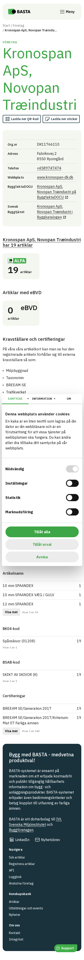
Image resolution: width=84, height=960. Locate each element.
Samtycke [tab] (15, 398)
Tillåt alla (42, 532)
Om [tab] (69, 398)
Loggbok (15, 877)
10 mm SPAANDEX (18, 585)
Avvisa (42, 557)
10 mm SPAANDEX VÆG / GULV (28, 595)
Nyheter (14, 915)
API (11, 870)
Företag (18, 26)
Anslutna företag (21, 883)
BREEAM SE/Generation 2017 (27, 708)
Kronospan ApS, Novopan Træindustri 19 (42, 242)
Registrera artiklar (22, 864)
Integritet (16, 939)
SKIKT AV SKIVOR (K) (20, 674)
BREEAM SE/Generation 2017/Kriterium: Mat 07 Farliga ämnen (36, 720)
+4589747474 (49, 168)
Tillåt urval (42, 544)
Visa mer (11, 612)
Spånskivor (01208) (19, 641)
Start (6, 26)
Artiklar (14, 902)
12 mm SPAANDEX (18, 604)
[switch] (72, 483)
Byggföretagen (21, 830)
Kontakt (14, 933)
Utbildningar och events (26, 908)
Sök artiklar (17, 857)
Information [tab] (42, 398)
